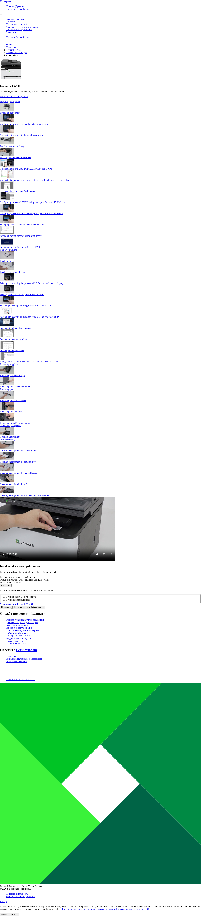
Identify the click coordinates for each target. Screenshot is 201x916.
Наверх (3, 901)
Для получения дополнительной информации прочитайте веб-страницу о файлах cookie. (106, 909)
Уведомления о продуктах (19, 638)
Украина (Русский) (15, 6)
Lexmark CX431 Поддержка (14, 96)
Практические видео (16, 52)
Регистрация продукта (17, 625)
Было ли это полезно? (11, 582)
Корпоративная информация (20, 896)
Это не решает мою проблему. (21, 597)
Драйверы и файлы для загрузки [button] (22, 27)
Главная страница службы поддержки (25, 620)
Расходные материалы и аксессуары (24, 659)
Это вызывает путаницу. (18, 599)
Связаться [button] (11, 32)
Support (9, 44)
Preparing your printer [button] (10, 101)
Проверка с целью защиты (19, 635)
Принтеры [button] (11, 21)
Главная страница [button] (15, 19)
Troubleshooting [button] (7, 439)
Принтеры (11, 47)
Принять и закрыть (9, 914)
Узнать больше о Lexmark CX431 (16, 604)
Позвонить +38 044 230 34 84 (20, 679)
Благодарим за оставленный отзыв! (17, 577)
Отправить (6, 607)
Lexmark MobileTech (16, 643)
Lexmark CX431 (14, 50)
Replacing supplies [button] (9, 364)
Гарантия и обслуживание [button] (19, 29)
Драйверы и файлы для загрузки (22, 622)
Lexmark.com (26, 650)
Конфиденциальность (17, 894)
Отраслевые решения (16, 661)
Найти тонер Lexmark (17, 633)
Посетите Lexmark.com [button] (17, 9)
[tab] (100, 101)
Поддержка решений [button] (16, 24)
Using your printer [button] (8, 249)
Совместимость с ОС (16, 641)
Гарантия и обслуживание (19, 627)
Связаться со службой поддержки (29, 607)
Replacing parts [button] (7, 389)
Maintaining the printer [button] (10, 425)
